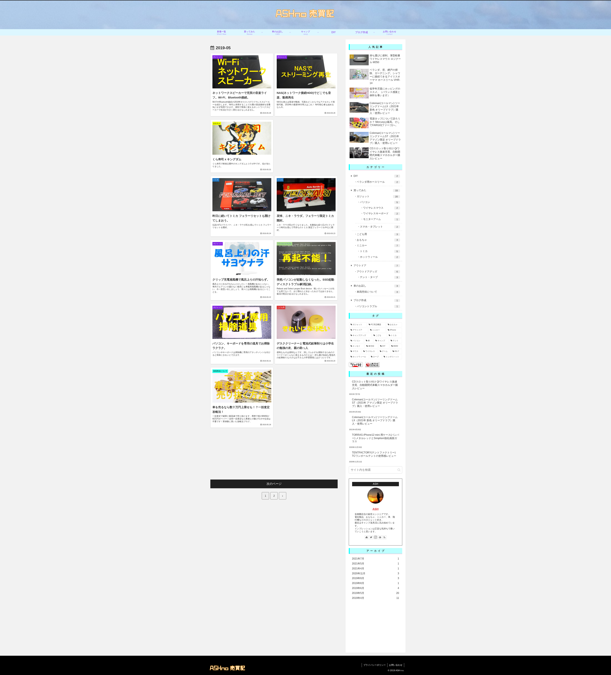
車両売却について (377, 291)
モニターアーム (380, 219)
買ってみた (376, 190)
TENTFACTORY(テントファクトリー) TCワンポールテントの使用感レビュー (374, 454)
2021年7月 (375, 558)
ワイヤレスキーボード (380, 213)
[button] (399, 470)
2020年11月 (375, 573)
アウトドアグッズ (377, 271)
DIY (376, 176)
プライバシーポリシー (374, 665)
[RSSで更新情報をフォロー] (384, 537)
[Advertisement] (306, 142)
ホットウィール (379, 257)
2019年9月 (375, 578)
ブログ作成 (376, 300)
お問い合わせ (395, 665)
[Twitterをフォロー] (371, 537)
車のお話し (376, 285)
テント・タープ (379, 277)
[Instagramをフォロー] (375, 537)
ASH (375, 509)
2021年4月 (375, 568)
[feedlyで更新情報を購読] (380, 537)
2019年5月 (375, 593)
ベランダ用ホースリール (377, 181)
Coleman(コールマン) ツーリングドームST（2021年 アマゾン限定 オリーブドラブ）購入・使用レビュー (375, 403)
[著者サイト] (367, 537)
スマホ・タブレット (379, 226)
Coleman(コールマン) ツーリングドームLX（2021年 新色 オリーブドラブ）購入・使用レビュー (375, 420)
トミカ (379, 251)
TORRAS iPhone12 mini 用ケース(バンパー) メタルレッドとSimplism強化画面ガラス (375, 438)
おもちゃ (377, 239)
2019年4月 (375, 598)
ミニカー (377, 245)
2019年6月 (375, 588)
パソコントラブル (377, 306)
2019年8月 (375, 583)
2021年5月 (375, 563)
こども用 (377, 234)
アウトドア (376, 265)
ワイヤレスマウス (380, 207)
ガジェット (377, 196)
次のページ (274, 483)
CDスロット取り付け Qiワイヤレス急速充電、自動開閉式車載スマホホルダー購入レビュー (375, 385)
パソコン (379, 202)
